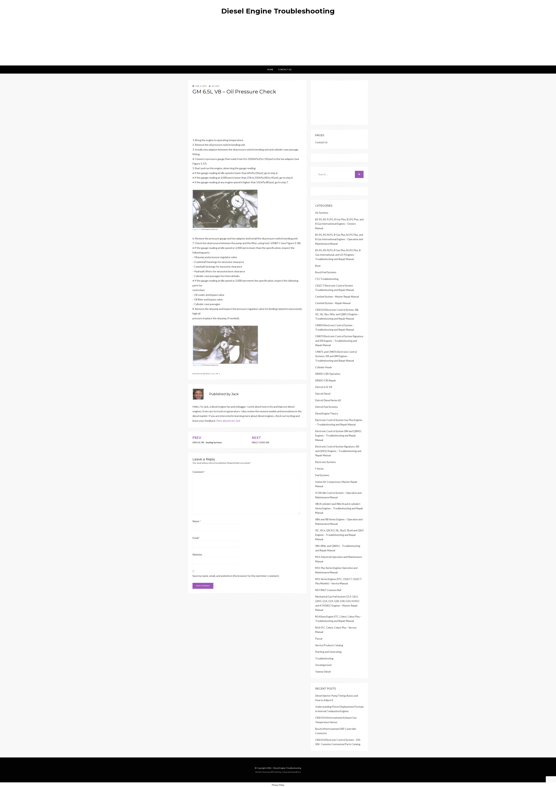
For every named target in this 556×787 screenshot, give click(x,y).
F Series (319, 468)
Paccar (319, 638)
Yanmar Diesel (323, 671)
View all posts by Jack (228, 420)
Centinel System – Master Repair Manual (337, 296)
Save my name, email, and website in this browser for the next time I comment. (235, 575)
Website (197, 554)
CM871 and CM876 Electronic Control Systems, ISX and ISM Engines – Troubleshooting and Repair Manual (336, 356)
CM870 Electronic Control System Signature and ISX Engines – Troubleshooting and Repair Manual (339, 341)
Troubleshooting (324, 658)
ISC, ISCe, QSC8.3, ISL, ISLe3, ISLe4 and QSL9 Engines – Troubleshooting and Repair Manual (339, 535)
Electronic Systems (325, 462)
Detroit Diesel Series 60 (328, 400)
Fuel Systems (322, 475)
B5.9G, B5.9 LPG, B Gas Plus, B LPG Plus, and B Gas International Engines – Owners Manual (339, 224)
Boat (318, 265)
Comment (198, 471)
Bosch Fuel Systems (325, 272)
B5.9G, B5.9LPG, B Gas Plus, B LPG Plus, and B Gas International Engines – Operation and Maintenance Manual (339, 239)
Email (196, 537)
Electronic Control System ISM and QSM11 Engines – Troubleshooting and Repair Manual (338, 436)
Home (270, 69)
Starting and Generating (328, 651)
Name (196, 521)
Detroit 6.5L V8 (210, 374)
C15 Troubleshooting (327, 278)
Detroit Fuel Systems (326, 406)
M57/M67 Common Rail (328, 590)
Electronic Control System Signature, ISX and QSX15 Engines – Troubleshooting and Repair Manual (338, 451)
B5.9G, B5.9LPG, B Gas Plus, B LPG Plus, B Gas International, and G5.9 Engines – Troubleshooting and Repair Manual (338, 255)
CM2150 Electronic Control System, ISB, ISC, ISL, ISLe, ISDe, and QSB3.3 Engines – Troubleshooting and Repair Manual (337, 314)
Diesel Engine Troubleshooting (278, 11)
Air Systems (321, 212)
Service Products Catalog (329, 645)
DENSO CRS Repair (325, 380)
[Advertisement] (278, 43)
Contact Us (284, 69)
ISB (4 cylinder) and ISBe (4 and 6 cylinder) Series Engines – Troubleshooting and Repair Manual (339, 508)
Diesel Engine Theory (326, 413)
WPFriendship (275, 772)
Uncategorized (323, 664)
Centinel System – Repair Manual (333, 303)
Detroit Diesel (322, 393)
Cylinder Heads (323, 367)
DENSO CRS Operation (327, 373)
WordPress (296, 772)
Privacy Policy (278, 785)
